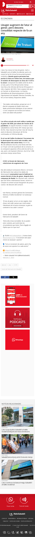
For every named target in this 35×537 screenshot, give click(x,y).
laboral (4, 265)
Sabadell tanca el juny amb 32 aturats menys (17, 457)
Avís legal (30, 518)
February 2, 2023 (8, 257)
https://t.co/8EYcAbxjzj (12, 250)
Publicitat (5, 521)
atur (10, 265)
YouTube (26, 532)
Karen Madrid (10, 58)
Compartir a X (13, 277)
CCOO (15, 265)
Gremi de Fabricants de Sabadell (11, 269)
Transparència (12, 518)
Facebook (13, 532)
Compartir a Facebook (5, 277)
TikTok (17, 532)
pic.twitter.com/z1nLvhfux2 (12, 252)
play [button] (2, 65)
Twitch (22, 532)
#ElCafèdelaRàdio (16, 236)
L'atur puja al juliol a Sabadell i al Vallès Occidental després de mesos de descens (16, 431)
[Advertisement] (17, 362)
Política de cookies (15, 521)
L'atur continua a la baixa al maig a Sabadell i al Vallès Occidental (17, 484)
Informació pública (22, 518)
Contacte (4, 518)
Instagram (4, 532)
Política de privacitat (26, 521)
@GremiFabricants (9, 238)
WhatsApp (30, 532)
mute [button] (33, 65)
